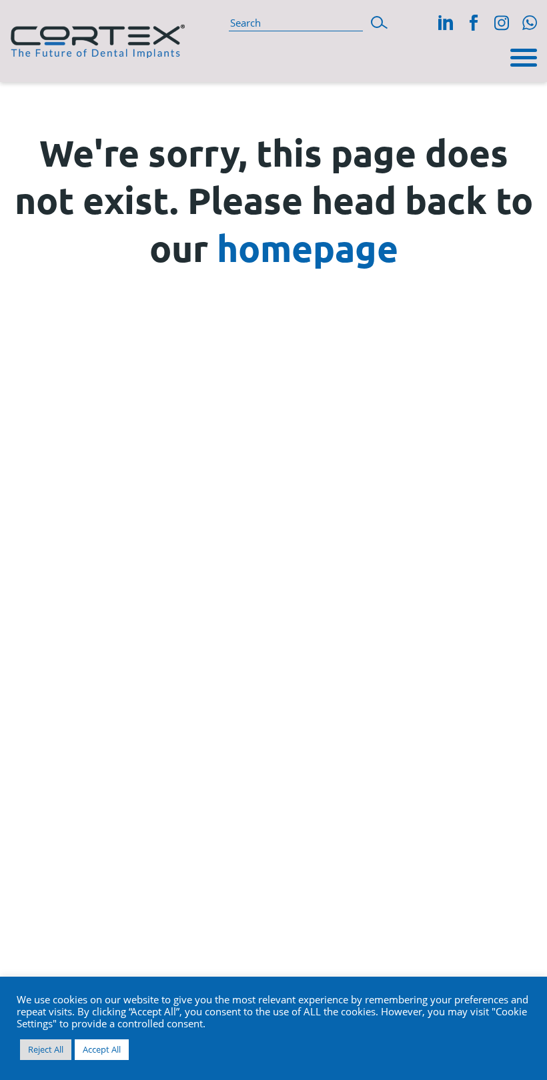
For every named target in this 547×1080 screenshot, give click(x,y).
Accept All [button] (102, 1049)
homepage (307, 248)
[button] (379, 21)
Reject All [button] (45, 1049)
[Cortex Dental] (97, 39)
